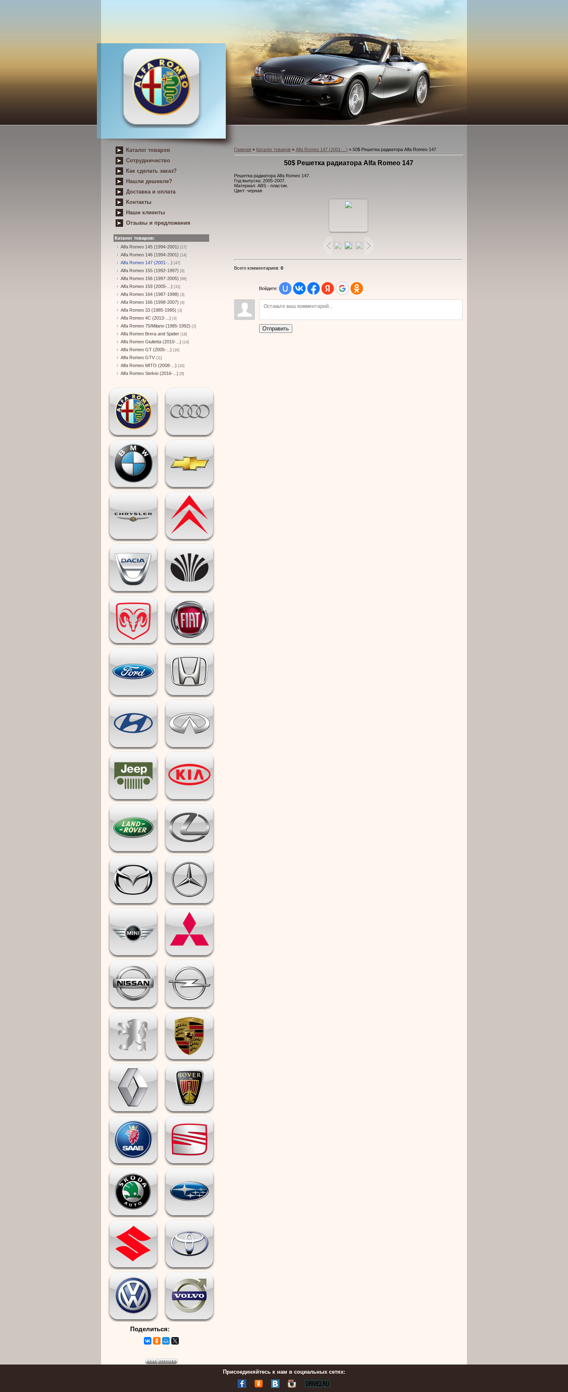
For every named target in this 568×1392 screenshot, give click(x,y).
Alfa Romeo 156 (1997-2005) (150, 278)
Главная (242, 149)
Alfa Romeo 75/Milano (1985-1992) (155, 325)
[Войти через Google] (342, 288)
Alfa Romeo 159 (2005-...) (147, 286)
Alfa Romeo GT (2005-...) (146, 349)
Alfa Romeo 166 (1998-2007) (150, 302)
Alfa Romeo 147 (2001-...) (147, 262)
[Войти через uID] (285, 288)
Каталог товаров (273, 149)
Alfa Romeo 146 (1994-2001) (150, 254)
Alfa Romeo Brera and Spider (150, 333)
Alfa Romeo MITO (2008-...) (149, 365)
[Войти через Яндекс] (327, 288)
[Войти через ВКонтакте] (299, 288)
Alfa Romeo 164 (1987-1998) (150, 294)
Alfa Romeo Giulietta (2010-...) (151, 341)
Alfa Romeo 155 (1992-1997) (150, 270)
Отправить (275, 328)
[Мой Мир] (166, 1341)
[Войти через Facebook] (313, 288)
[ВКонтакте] (147, 1341)
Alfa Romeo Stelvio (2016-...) (149, 373)
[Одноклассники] (157, 1341)
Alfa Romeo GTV (138, 357)
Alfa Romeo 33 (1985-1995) (148, 310)
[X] (175, 1341)
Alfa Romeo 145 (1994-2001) (150, 246)
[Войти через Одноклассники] (357, 288)
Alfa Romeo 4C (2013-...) (146, 317)
